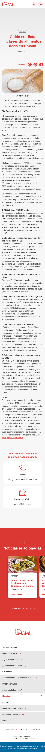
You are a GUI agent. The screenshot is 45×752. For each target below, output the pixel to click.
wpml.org (20, 746)
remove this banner (30, 748)
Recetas (6, 696)
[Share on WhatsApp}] (30, 64)
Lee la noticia (16, 594)
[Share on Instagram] (35, 64)
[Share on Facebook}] (41, 64)
